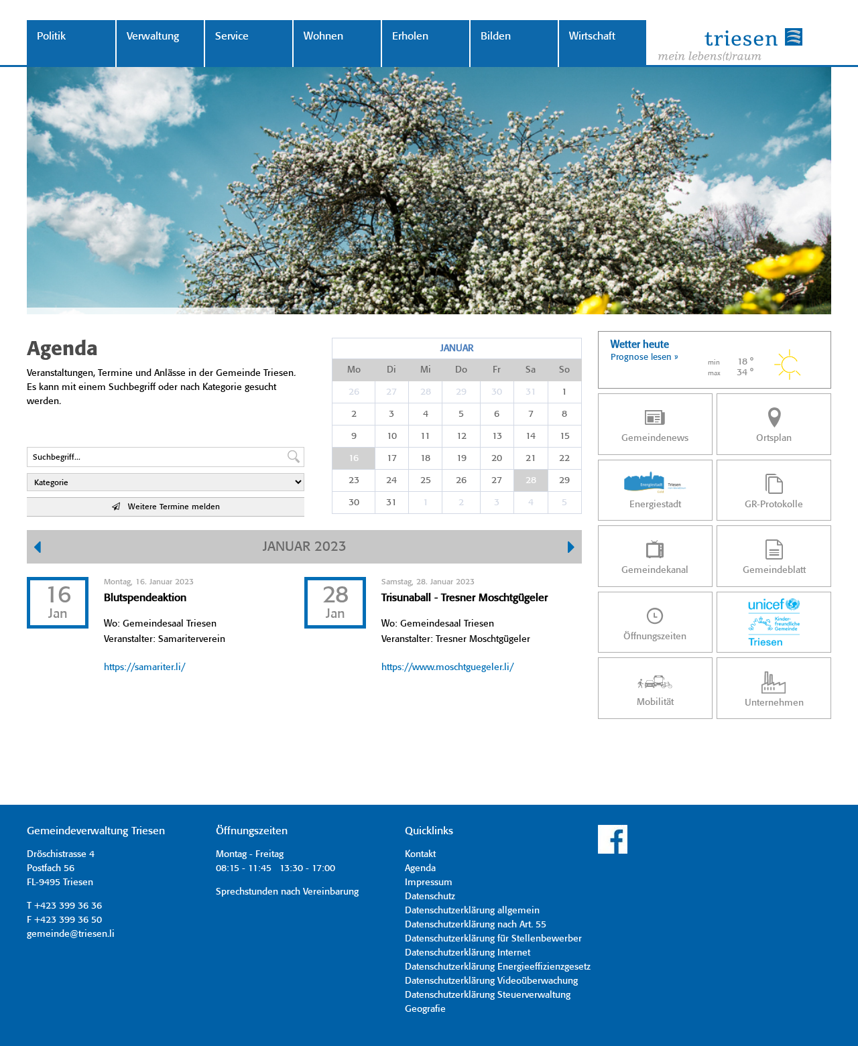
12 (461, 436)
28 (425, 392)
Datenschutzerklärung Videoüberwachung (491, 981)
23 (354, 480)
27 (391, 392)
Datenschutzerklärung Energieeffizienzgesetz (498, 967)
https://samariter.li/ (144, 667)
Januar (456, 348)
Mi (425, 370)
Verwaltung (153, 36)
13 (497, 436)
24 (391, 480)
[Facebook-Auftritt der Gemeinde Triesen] (612, 851)
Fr (497, 370)
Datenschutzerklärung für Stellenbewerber (493, 938)
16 (354, 458)
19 (461, 458)
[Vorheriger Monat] (37, 549)
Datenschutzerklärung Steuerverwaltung (487, 995)
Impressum (428, 882)
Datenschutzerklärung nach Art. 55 (475, 924)
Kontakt (420, 854)
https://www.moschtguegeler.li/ (447, 667)
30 (496, 392)
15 (565, 436)
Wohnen (323, 36)
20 (496, 458)
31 (531, 392)
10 (392, 436)
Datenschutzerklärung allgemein (472, 910)
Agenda (420, 868)
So (564, 370)
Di (391, 370)
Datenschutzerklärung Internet (467, 953)
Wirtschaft (592, 36)
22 (564, 458)
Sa (531, 370)
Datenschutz (430, 896)
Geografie (425, 1009)
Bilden (496, 36)
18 (425, 458)
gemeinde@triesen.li (71, 934)
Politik (51, 36)
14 (531, 436)
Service (232, 36)
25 (425, 480)
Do (461, 370)
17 (392, 458)
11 (425, 436)
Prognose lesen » (644, 357)
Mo (354, 370)
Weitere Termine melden (170, 507)
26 (354, 392)
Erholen (410, 36)
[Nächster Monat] (571, 549)
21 (531, 458)
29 (461, 392)
